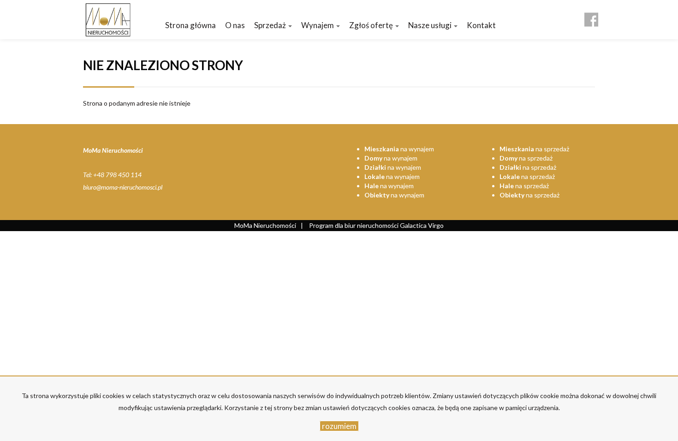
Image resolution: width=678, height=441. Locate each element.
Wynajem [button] (318, 25)
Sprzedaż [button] (270, 25)
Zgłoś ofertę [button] (371, 25)
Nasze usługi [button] (430, 25)
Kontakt (481, 25)
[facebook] (591, 16)
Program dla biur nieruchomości (354, 225)
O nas (235, 25)
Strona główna (190, 25)
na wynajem (399, 149)
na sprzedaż (534, 149)
